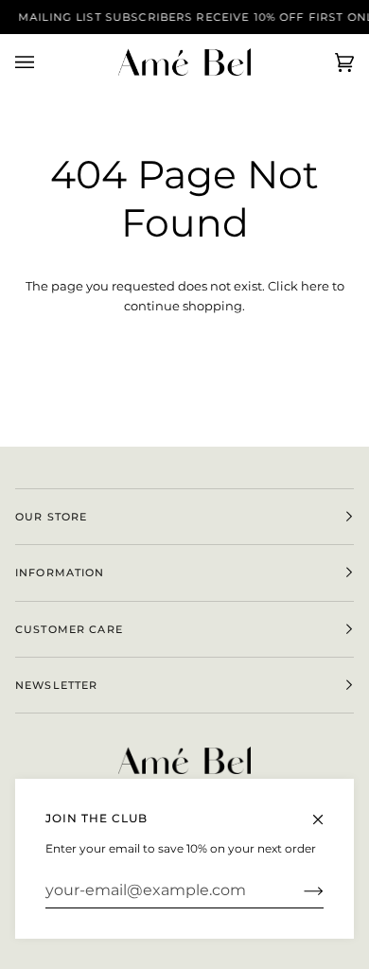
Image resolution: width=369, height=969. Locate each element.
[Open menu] (43, 62)
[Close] (326, 811)
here (315, 285)
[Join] (298, 890)
